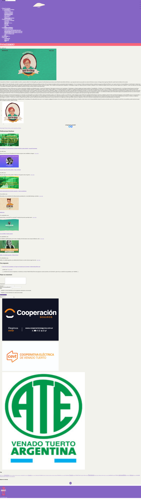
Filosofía (6, 24)
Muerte (105, 475)
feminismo (67, 475)
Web (1, 288)
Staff (5, 41)
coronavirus (23, 475)
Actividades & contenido (7, 27)
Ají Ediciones (5, 36)
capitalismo (13, 475)
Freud (77, 475)
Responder (10, 269)
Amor (1, 475)
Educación (6, 21)
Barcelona (10, 475)
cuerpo (32, 475)
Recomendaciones (8, 14)
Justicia (82, 475)
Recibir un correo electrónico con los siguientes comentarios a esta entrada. (16, 290)
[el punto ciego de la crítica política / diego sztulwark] (70, 161)
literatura (91, 475)
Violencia (7, 476)
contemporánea (19, 475)
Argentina (6, 475)
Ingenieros (15, 128)
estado (64, 475)
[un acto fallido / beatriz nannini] (70, 225)
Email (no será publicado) (5, 287)
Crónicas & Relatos (8, 13)
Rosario (135, 475)
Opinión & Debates (8, 12)
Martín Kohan (96, 475)
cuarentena (26, 475)
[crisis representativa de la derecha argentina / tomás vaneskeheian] (70, 182)
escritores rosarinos (49, 475)
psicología (128, 475)
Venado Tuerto (2, 476)
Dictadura (41, 475)
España (62, 475)
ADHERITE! (7, 38)
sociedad (138, 475)
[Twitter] (69, 127)
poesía (114, 475)
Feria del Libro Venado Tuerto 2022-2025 (13, 31)
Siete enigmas (7, 15)
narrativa (107, 475)
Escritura (59, 475)
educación (44, 475)
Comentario (2, 283)
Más (5, 26)
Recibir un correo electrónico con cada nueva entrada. (12, 292)
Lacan (87, 475)
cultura (34, 475)
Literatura (6, 22)
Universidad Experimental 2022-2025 (12, 30)
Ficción (71, 475)
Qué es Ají (4, 37)
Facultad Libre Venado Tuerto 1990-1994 (13, 32)
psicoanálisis (122, 475)
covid (12, 128)
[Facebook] (71, 127)
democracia (37, 475)
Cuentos (30, 475)
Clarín (9, 128)
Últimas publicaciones (9, 18)
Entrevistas (6, 16)
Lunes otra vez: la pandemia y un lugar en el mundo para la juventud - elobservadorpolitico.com (21, 266)
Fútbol (79, 475)
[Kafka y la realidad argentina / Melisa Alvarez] (70, 246)
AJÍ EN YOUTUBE (8, 28)
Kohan (19, 128)
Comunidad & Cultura (9, 9)
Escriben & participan (7, 19)
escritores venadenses (54, 475)
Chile (16, 475)
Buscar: (3, 0)
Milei (103, 475)
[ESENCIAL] (70, 204)
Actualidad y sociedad (9, 20)
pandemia (111, 475)
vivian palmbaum (12, 476)
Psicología (6, 25)
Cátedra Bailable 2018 (9, 33)
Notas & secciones (6, 8)
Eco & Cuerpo (7, 10)
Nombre (2, 286)
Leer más (37, 153)
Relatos (132, 475)
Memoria (100, 475)
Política (116, 475)
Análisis (3, 475)
